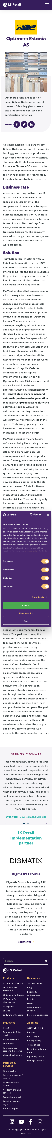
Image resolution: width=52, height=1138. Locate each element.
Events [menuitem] (30, 999)
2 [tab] (28, 823)
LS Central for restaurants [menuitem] (10, 989)
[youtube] (21, 1122)
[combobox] (26, 961)
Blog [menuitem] (29, 988)
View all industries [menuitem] (12, 1055)
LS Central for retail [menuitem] (13, 984)
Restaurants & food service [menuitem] (12, 1034)
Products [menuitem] (8, 978)
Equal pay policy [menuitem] (35, 1057)
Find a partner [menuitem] (10, 1071)
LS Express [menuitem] (8, 1007)
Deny (26, 621)
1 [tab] (24, 823)
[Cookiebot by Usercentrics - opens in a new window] (30, 515)
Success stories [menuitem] (34, 984)
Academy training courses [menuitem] (12, 1091)
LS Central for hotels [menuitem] (13, 995)
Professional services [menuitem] (13, 1097)
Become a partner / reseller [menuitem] (13, 1077)
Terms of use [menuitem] (33, 1045)
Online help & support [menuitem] (34, 1009)
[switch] (45, 570)
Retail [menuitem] (6, 1028)
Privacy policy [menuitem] (34, 1041)
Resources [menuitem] (33, 978)
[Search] (46, 961)
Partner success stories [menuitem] (11, 1084)
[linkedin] (12, 1122)
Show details (38, 597)
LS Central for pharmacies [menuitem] (10, 1000)
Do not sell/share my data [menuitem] (37, 1050)
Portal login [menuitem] (33, 1037)
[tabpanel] (26, 786)
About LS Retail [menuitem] (35, 1028)
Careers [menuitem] (31, 1032)
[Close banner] (48, 515)
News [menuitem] (30, 1004)
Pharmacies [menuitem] (9, 1044)
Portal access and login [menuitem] (12, 1103)
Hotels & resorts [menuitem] (11, 1040)
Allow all (26, 605)
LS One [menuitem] (6, 1011)
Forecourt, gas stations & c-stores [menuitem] (12, 1049)
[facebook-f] (30, 1122)
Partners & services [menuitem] (9, 1064)
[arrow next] (45, 824)
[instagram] (40, 1122)
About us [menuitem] (32, 1022)
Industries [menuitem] (9, 1022)
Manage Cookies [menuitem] (35, 1061)
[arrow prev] (6, 824)
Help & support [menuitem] (11, 1109)
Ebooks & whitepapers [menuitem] (33, 993)
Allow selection (26, 613)
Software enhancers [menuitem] (13, 1015)
